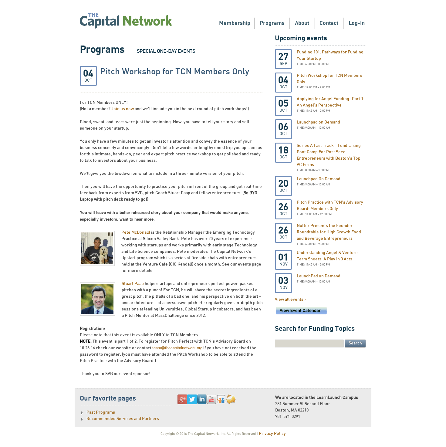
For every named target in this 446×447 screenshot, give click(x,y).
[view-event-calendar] (301, 315)
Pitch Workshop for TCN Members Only (174, 72)
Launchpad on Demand (318, 122)
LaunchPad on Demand (318, 276)
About (302, 23)
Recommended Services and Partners (122, 419)
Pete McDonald (135, 232)
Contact (328, 23)
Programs (272, 23)
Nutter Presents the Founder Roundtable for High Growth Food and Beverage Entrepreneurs (329, 232)
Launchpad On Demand (318, 179)
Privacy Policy (272, 434)
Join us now (122, 109)
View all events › (290, 299)
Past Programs (100, 412)
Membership (234, 23)
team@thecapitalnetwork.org (177, 347)
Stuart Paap (133, 284)
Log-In (357, 23)
